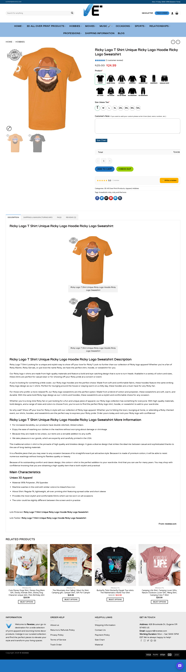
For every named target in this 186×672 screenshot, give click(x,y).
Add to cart (104, 169)
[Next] (86, 89)
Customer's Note (102, 116)
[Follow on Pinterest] (151, 641)
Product (99, 71)
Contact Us (100, 630)
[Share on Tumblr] (120, 198)
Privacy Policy (57, 635)
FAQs (59, 217)
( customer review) (114, 60)
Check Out (125, 169)
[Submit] (72, 13)
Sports (139, 26)
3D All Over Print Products (45, 26)
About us (54, 625)
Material (99, 644)
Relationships (159, 26)
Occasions (123, 26)
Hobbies (74, 26)
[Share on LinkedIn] (115, 198)
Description (13, 217)
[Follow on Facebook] (141, 641)
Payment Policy (102, 635)
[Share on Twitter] (102, 198)
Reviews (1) (71, 217)
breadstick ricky (105, 192)
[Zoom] (9, 128)
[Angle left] (173, 42)
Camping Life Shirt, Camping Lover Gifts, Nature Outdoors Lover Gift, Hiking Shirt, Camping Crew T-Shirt (159, 592)
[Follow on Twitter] (148, 641)
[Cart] (176, 13)
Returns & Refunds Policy (62, 630)
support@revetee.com (14, 2)
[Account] (172, 13)
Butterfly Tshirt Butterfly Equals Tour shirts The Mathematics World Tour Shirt (115, 591)
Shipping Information (99, 33)
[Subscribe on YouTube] (155, 641)
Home (18, 26)
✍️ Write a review (169, 180)
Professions (71, 33)
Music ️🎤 (105, 26)
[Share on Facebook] (97, 198)
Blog (121, 33)
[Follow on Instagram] (144, 641)
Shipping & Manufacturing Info (38, 217)
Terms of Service (58, 640)
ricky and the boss (119, 192)
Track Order (56, 644)
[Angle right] (178, 42)
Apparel (129, 188)
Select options (26, 602)
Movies (90, 26)
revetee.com (170, 524)
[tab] (13, 217)
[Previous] (10, 89)
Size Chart (100, 640)
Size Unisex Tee (102, 102)
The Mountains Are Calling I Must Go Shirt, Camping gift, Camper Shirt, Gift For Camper (71, 591)
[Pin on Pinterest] (111, 198)
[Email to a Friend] (106, 198)
